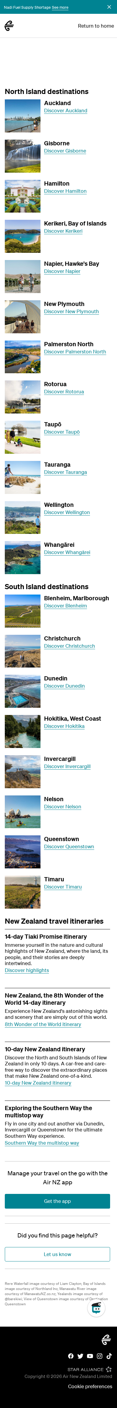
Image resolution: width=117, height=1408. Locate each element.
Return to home (96, 26)
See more (60, 7)
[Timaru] (22, 892)
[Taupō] (22, 437)
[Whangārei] (22, 557)
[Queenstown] (22, 851)
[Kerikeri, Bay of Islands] (22, 236)
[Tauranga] (22, 477)
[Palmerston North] (22, 357)
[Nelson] (22, 811)
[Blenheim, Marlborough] (22, 611)
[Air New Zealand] (9, 26)
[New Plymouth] (22, 316)
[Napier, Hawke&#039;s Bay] (22, 276)
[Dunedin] (22, 691)
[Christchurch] (22, 651)
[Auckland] (22, 115)
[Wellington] (22, 517)
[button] (109, 7)
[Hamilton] (22, 196)
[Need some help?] (101, 1336)
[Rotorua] (22, 396)
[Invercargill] (22, 771)
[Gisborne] (22, 156)
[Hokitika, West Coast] (22, 731)
